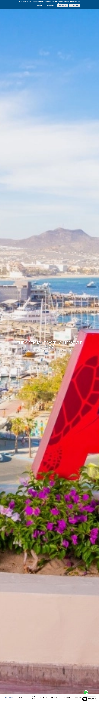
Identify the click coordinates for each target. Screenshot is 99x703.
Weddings (67, 697)
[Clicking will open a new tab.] (86, 692)
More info (50, 5)
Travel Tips (43, 697)
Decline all (62, 5)
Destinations (78, 697)
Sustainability (56, 697)
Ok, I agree (74, 5)
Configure (38, 5)
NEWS (20, 697)
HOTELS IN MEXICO (32, 697)
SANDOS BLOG (9, 697)
